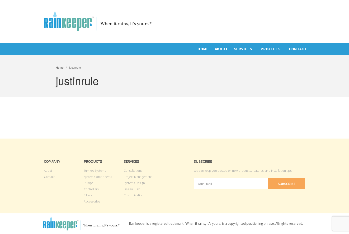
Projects (270, 48)
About (221, 48)
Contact (298, 48)
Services (243, 48)
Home (203, 48)
